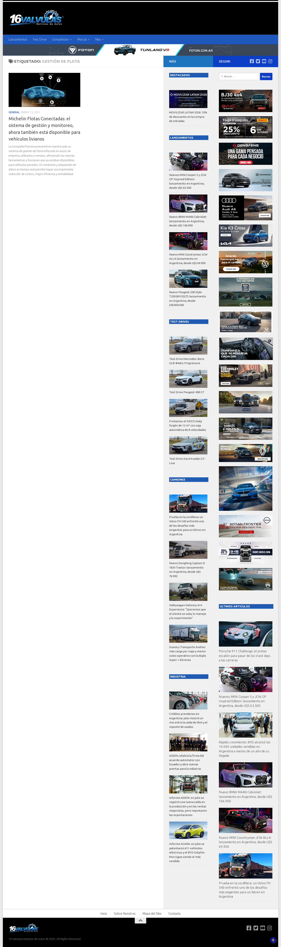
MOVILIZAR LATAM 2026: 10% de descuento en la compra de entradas (188, 117)
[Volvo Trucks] (245, 562)
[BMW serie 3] (245, 509)
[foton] (140, 50)
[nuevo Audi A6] (245, 219)
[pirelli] (245, 137)
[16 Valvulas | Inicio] (37, 18)
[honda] (245, 332)
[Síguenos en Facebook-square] (251, 61)
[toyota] (245, 438)
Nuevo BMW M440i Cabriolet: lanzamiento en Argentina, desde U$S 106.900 (245, 796)
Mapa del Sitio (152, 913)
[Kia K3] (245, 245)
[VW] (245, 272)
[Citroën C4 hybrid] (245, 589)
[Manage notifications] (273, 940)
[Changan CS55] (245, 190)
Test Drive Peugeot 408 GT (186, 392)
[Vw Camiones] (245, 412)
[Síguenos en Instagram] (270, 61)
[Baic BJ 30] (245, 111)
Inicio (103, 913)
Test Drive (39, 39)
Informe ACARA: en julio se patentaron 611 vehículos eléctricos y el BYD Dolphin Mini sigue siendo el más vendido (187, 852)
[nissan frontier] (245, 536)
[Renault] (245, 461)
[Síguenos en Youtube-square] (264, 61)
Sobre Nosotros (125, 913)
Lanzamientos (17, 39)
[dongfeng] (245, 163)
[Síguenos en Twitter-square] (258, 61)
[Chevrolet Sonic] (245, 385)
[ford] (245, 305)
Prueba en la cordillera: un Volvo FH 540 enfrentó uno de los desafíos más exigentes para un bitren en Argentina (187, 525)
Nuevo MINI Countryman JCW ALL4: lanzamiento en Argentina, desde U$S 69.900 (245, 842)
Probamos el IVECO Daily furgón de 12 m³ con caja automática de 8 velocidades (187, 425)
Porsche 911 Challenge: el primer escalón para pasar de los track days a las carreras (244, 655)
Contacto (174, 913)
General (14, 112)
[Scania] (246, 359)
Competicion (60, 39)
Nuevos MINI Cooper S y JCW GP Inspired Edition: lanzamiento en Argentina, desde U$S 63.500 (242, 701)
